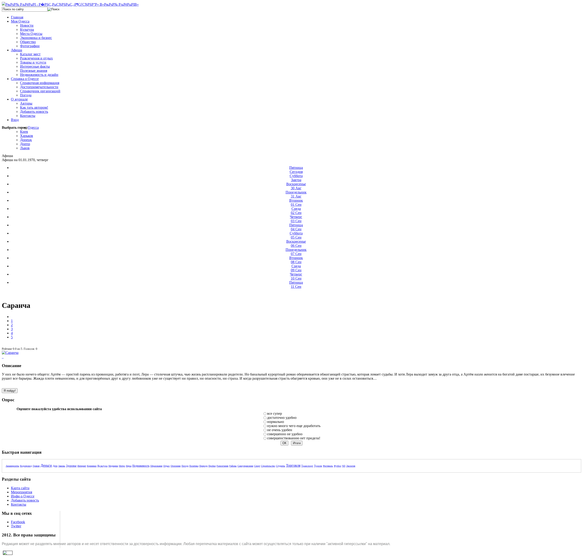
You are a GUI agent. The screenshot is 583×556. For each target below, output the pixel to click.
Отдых (166, 466)
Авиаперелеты (12, 466)
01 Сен (296, 202)
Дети (55, 466)
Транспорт (307, 465)
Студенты (280, 466)
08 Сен (296, 260)
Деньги (46, 465)
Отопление (176, 466)
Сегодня (296, 170)
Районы (233, 466)
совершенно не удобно (284, 434)
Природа (203, 466)
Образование (156, 466)
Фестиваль (328, 466)
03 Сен (296, 219)
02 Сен (296, 211)
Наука (128, 466)
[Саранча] (10, 353)
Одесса (33, 127)
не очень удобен (279, 430)
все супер (274, 413)
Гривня (36, 466)
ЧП (343, 466)
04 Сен (296, 227)
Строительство (268, 466)
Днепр (25, 144)
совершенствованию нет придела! (293, 438)
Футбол (337, 466)
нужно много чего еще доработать (293, 426)
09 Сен (296, 268)
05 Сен (296, 235)
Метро (122, 466)
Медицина (113, 466)
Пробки (212, 466)
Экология (350, 466)
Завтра (296, 178)
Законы (61, 466)
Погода (185, 466)
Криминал (92, 466)
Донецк (26, 140)
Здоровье (71, 465)
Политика (193, 466)
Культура (102, 465)
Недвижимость (140, 465)
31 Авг (296, 194)
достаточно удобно (282, 418)
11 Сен (296, 284)
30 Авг (296, 186)
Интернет (81, 466)
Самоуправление (245, 466)
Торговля (293, 465)
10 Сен (296, 276)
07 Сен (296, 252)
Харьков (26, 136)
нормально (275, 422)
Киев (24, 132)
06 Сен (296, 243)
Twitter (16, 526)
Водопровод (26, 466)
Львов (25, 148)
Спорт (257, 466)
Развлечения (222, 466)
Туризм (318, 465)
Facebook (18, 522)
